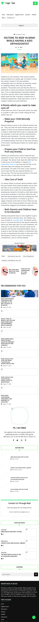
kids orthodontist (28, 256)
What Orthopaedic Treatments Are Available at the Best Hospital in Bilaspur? (7, 300)
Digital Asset (19, 15)
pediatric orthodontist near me (11, 260)
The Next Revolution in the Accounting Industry (11, 545)
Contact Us (11, 18)
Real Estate (4, 614)
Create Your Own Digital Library (20, 457)
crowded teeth (18, 220)
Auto (3, 15)
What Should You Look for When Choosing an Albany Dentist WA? (8, 356)
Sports (3, 619)
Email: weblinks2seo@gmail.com (19, 501)
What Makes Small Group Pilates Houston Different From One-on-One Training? (8, 339)
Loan (2, 609)
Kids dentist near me (14, 256)
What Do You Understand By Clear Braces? (25, 270)
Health (34, 15)
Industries (3, 519)
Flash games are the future (19, 479)
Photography (5, 612)
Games (27, 15)
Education (10, 15)
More (3, 18)
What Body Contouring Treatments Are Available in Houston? (8, 390)
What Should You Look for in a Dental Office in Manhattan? (8, 373)
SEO (2, 617)
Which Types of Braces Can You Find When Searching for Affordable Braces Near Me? (7, 320)
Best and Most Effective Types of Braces (14, 270)
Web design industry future (19, 447)
